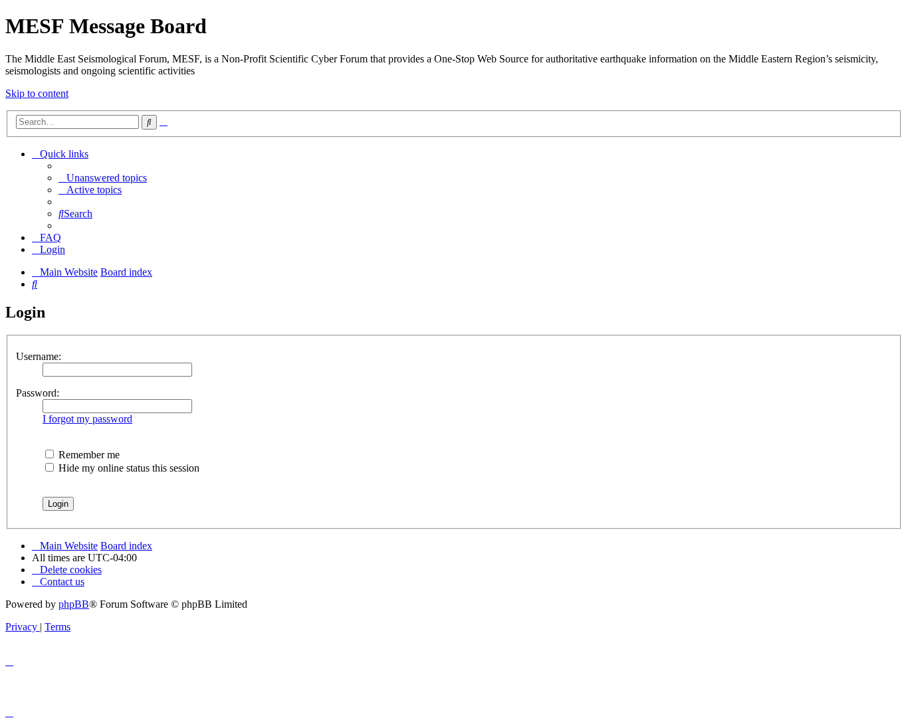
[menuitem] (102, 177)
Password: (37, 393)
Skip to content (36, 93)
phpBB (73, 604)
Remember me (88, 454)
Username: (38, 356)
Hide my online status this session (127, 468)
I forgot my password (87, 418)
